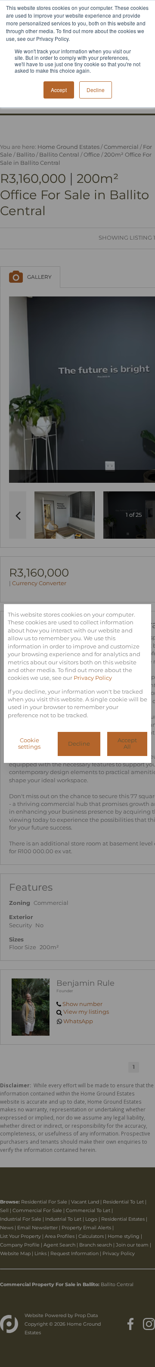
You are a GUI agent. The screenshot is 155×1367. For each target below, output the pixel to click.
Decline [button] (96, 89)
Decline (79, 744)
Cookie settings (29, 743)
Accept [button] (59, 89)
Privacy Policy (93, 678)
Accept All (127, 743)
